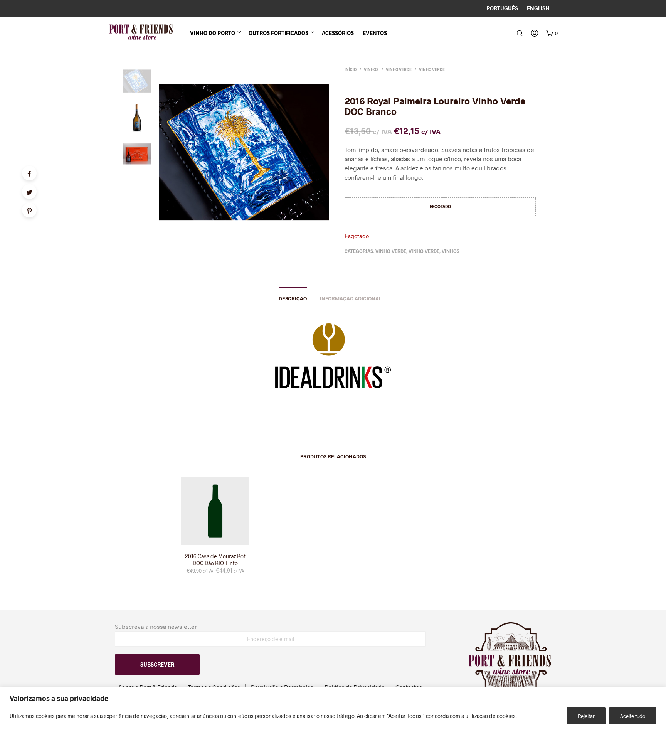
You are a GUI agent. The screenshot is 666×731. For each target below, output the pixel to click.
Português (502, 8)
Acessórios (338, 33)
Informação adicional (351, 298)
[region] (333, 709)
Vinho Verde (399, 69)
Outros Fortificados (278, 33)
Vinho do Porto (212, 33)
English (538, 8)
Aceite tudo (632, 716)
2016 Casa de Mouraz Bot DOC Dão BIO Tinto (215, 559)
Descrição (293, 298)
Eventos (375, 33)
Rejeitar (586, 716)
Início (351, 69)
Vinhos (371, 69)
